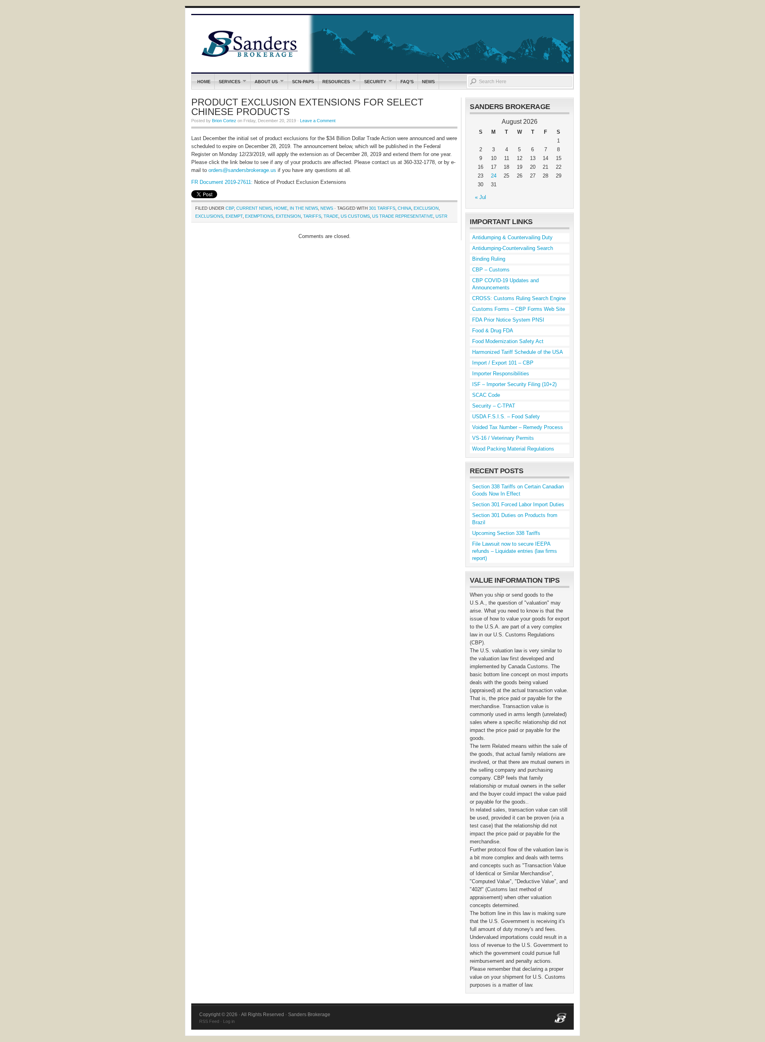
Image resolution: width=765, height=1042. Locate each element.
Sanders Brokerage (382, 44)
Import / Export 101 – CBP (503, 363)
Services (227, 81)
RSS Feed (209, 1021)
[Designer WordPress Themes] (560, 1021)
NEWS (428, 81)
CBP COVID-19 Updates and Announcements (505, 284)
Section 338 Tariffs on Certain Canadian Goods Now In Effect (518, 490)
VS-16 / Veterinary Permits (503, 438)
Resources (334, 81)
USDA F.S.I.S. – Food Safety (506, 417)
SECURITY (373, 81)
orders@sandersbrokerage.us (242, 170)
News (326, 208)
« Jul (480, 197)
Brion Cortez (224, 120)
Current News (254, 208)
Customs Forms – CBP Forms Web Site (518, 309)
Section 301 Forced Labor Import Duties (518, 504)
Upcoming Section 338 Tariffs (506, 533)
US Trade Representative (402, 216)
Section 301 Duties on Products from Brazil (514, 518)
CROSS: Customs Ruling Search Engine (519, 298)
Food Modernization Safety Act (507, 341)
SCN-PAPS (303, 81)
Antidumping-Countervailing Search (512, 248)
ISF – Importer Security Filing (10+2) (514, 384)
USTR (441, 216)
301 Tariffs (382, 208)
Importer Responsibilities (500, 374)
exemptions (259, 216)
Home (203, 81)
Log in (229, 1021)
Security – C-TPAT (493, 406)
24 (493, 176)
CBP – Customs (491, 270)
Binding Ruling (488, 259)
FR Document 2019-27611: (222, 182)
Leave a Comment (317, 120)
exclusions (209, 216)
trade (331, 216)
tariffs (312, 216)
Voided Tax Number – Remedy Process (517, 427)
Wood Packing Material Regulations (513, 449)
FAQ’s (407, 81)
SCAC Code (486, 395)
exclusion (426, 208)
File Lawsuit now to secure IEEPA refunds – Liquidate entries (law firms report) (514, 551)
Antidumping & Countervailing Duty (512, 237)
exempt (234, 216)
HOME (280, 208)
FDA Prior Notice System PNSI (508, 320)
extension (288, 216)
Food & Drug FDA (492, 331)
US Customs (355, 216)
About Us (264, 81)
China (404, 208)
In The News (304, 208)
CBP (230, 208)
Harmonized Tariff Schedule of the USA (517, 352)
